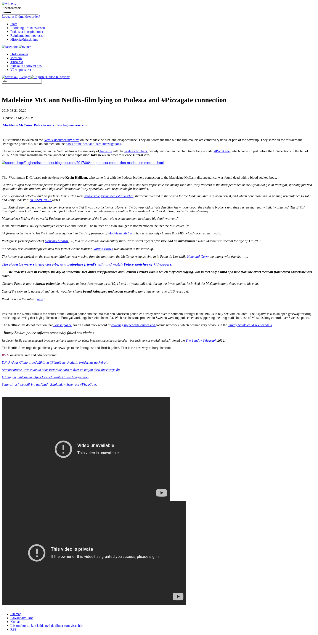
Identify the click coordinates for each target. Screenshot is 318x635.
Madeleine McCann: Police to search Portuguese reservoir (45, 125)
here (40, 299)
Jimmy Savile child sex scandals (250, 325)
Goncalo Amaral (56, 241)
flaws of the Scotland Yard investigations (93, 144)
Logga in (8, 16)
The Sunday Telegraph (201, 340)
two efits (105, 151)
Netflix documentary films (61, 140)
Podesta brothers (135, 151)
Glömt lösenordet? (27, 16)
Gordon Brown (103, 249)
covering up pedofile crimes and (133, 325)
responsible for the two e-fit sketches (108, 196)
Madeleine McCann (121, 233)
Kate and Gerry (198, 256)
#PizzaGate (222, 151)
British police (62, 325)
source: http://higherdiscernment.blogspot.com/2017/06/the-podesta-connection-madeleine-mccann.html (84, 163)
